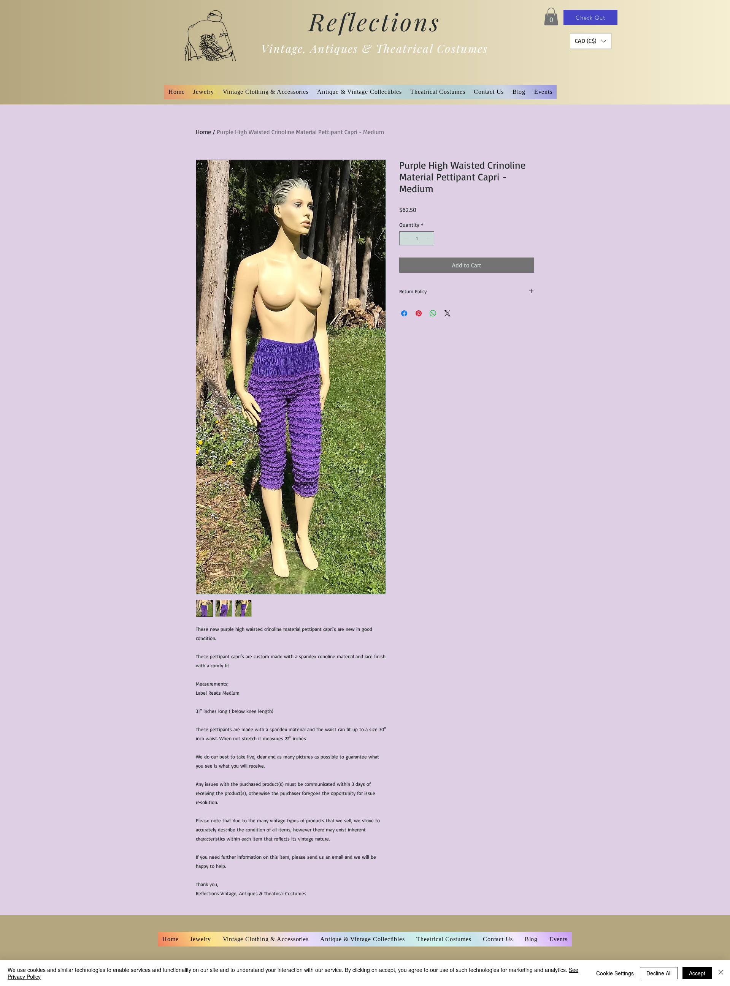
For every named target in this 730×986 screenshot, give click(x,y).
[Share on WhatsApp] (433, 313)
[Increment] (428, 238)
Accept (697, 973)
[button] (551, 16)
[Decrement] (405, 238)
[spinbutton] (417, 238)
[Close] (720, 973)
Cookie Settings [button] (615, 973)
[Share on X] (447, 313)
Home (203, 132)
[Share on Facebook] (404, 313)
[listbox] (590, 41)
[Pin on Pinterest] (418, 313)
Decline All (658, 973)
